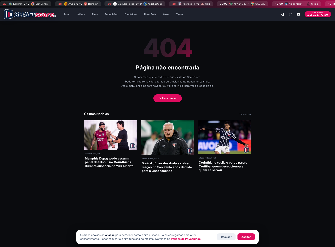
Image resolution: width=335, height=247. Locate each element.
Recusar (226, 236)
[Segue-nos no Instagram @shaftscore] (291, 14)
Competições (111, 14)
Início (66, 14)
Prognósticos (131, 14)
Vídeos (179, 14)
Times (95, 14)
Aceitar (246, 236)
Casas (166, 14)
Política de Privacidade (186, 238)
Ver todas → (245, 114)
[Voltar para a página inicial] (30, 14)
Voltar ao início (168, 98)
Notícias (81, 14)
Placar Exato (150, 14)
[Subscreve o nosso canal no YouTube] (298, 14)
